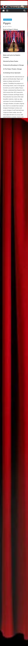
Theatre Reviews (7, 19)
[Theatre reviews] (14, 6)
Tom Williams (9, 26)
